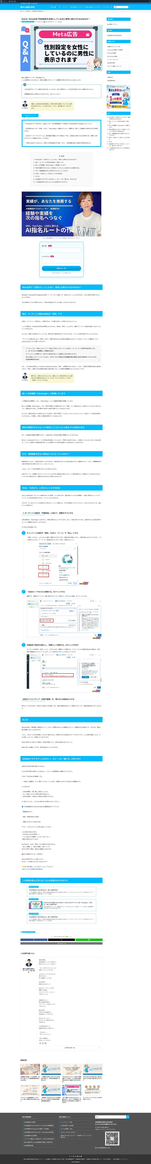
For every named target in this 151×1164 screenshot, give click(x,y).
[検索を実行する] (129, 7)
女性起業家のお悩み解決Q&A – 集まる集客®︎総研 (43, 890)
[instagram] (46, 1043)
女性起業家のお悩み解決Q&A (28, 21)
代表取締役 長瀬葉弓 (80, 1159)
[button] (33, 940)
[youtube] (77, 1156)
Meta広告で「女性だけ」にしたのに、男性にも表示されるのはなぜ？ (56, 159)
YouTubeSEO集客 (111, 53)
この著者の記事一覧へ (69, 1047)
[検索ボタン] (111, 7)
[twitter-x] (43, 1043)
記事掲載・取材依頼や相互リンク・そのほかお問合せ (99, 1159)
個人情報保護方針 (70, 1159)
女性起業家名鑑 (111, 80)
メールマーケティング (112, 59)
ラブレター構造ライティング (114, 66)
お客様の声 (110, 77)
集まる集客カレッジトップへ (120, 1159)
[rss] (79, 1156)
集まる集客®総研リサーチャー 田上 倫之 (29, 970)
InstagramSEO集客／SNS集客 (114, 50)
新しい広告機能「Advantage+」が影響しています (50, 165)
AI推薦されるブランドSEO (113, 46)
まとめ (37, 176)
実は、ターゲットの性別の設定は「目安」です (49, 162)
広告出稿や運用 (111, 63)
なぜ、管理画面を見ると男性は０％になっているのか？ (52, 171)
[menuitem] (1, 1)
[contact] (81, 1156)
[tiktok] (75, 1156)
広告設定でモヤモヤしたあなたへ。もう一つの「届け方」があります (56, 179)
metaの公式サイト (27, 341)
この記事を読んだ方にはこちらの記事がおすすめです (51, 182)
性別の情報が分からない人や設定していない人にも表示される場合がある (57, 168)
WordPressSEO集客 (112, 56)
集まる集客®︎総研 (27, 7)
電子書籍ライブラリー (112, 24)
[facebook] (40, 1043)
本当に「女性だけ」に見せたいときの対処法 (48, 173)
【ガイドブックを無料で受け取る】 (32, 869)
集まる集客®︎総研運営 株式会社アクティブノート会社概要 (37, 1159)
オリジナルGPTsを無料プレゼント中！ (106, 1124)
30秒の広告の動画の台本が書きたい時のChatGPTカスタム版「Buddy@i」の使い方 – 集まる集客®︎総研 (68, 903)
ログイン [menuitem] (5, 1)
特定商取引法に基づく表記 (58, 1159)
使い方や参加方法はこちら (102, 1148)
